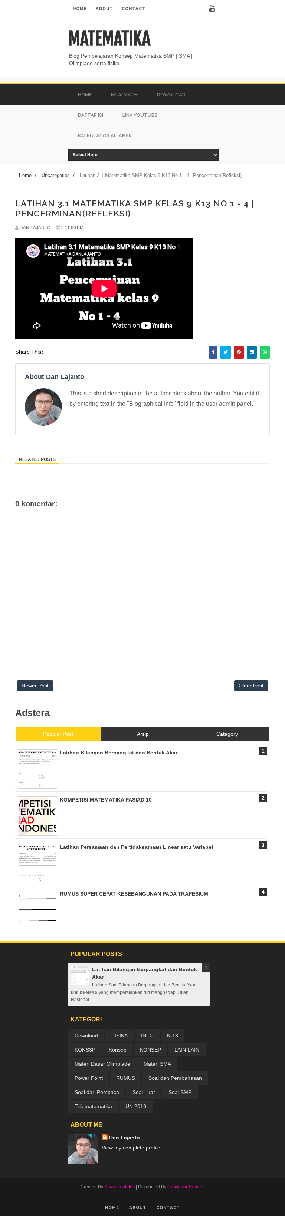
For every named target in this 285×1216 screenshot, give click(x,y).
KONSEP (150, 1050)
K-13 (172, 1036)
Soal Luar (143, 1092)
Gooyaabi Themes (185, 1187)
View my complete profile (131, 1148)
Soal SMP (179, 1092)
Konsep (118, 1050)
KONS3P (85, 1050)
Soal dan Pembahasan (175, 1078)
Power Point (89, 1078)
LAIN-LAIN (186, 1050)
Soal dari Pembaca (97, 1092)
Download (86, 1036)
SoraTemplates (119, 1187)
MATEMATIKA (109, 39)
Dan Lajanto (124, 1137)
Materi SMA (157, 1064)
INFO (147, 1036)
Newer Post (35, 686)
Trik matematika (93, 1106)
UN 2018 (135, 1106)
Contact (133, 8)
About (104, 8)
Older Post (251, 686)
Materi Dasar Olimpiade (102, 1064)
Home (80, 8)
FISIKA (119, 1036)
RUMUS (125, 1078)
